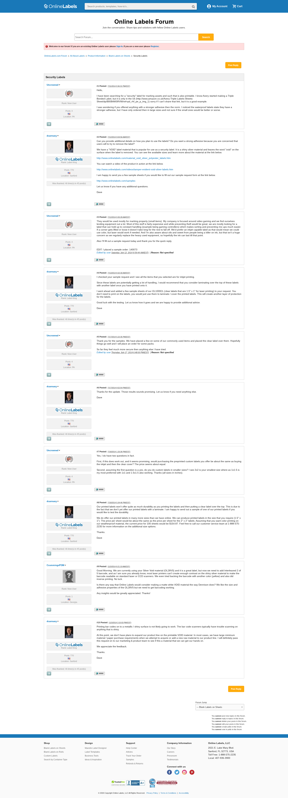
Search (206, 37)
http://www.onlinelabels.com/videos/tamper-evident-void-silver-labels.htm (135, 169)
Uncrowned (52, 85)
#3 (98, 217)
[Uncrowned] (69, 93)
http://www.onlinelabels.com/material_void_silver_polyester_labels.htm (134, 158)
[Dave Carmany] (69, 146)
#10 (98, 622)
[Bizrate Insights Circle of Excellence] (154, 779)
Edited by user (104, 252)
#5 (98, 337)
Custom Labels (51, 756)
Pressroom (172, 756)
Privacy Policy (152, 793)
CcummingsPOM (55, 565)
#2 (98, 137)
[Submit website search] (193, 6)
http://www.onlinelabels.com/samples (116, 180)
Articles (129, 752)
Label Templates (92, 752)
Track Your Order (133, 756)
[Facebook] (169, 772)
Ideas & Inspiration (93, 760)
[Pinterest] (192, 772)
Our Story (171, 748)
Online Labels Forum (144, 21)
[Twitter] (177, 772)
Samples (130, 760)
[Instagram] (185, 772)
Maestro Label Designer (96, 748)
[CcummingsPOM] (69, 576)
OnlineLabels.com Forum (55, 56)
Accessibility (184, 793)
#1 (98, 86)
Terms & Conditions (168, 793)
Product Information (97, 56)
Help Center (131, 748)
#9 (98, 566)
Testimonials (172, 760)
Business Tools (91, 756)
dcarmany (52, 136)
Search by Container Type (55, 760)
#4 (98, 273)
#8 (98, 502)
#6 (98, 388)
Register (155, 46)
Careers (170, 752)
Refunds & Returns (134, 764)
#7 (98, 451)
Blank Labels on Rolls (54, 752)
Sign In (119, 46)
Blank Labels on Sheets (119, 56)
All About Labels (77, 56)
